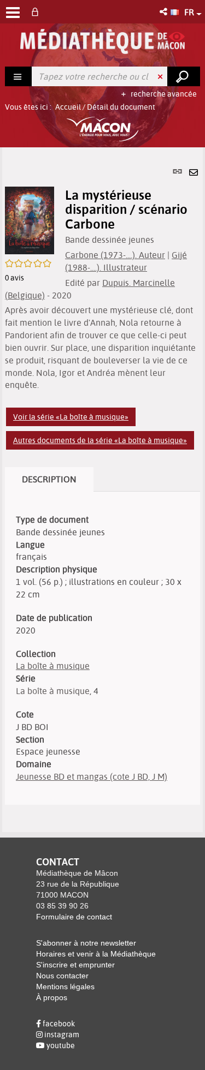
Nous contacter (62, 975)
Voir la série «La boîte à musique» (70, 417)
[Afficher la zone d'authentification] (37, 11)
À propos (51, 997)
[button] (164, 11)
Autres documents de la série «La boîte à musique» (100, 440)
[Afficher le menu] (12, 12)
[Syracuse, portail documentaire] (102, 41)
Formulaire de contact (74, 916)
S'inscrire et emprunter (75, 964)
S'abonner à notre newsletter (86, 943)
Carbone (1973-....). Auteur (115, 254)
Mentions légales (65, 986)
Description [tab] (49, 479)
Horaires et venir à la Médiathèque (96, 953)
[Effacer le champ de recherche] (161, 76)
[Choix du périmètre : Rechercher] (18, 76)
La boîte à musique (53, 665)
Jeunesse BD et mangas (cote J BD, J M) (91, 776)
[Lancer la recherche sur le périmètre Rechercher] (183, 76)
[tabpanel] (102, 489)
